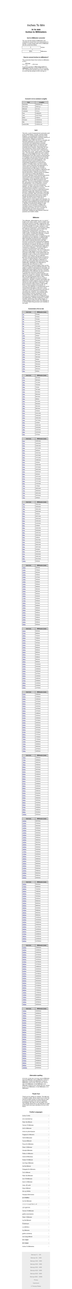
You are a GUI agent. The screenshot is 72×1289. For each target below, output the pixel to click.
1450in (24, 840)
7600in (24, 1011)
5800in (24, 964)
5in (23, 324)
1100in (24, 823)
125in (24, 577)
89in (23, 535)
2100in (24, 868)
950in (24, 802)
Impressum (36, 1283)
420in (24, 669)
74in (23, 495)
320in (24, 645)
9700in (24, 1060)
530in (24, 699)
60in (23, 462)
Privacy (36, 1280)
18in (23, 354)
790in (24, 764)
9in (23, 333)
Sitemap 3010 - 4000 (36, 1267)
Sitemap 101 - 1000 (36, 1258)
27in (23, 380)
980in (24, 809)
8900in (24, 1041)
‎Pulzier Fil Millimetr (27, 1160)
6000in (24, 969)
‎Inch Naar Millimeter (28, 1163)
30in (23, 387)
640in (24, 725)
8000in (24, 1020)
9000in (24, 1044)
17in (23, 352)
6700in (24, 985)
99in (23, 558)
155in (24, 591)
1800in (24, 856)
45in (23, 422)
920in (24, 795)
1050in (24, 821)
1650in (24, 849)
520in (24, 696)
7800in (24, 1015)
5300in (24, 952)
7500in (24, 1004)
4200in (24, 922)
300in (24, 640)
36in (23, 401)
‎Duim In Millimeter (27, 1182)
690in (24, 737)
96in (23, 551)
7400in (24, 1002)
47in (23, 427)
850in (24, 779)
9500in (24, 1056)
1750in (24, 854)
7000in (24, 992)
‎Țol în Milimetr (26, 1172)
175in (24, 600)
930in (24, 798)
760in (24, 757)
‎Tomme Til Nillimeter (28, 1125)
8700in (24, 1037)
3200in (24, 898)
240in (24, 622)
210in (24, 615)
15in (23, 347)
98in (23, 556)
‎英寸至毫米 (25, 1243)
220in (24, 617)
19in (23, 357)
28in (23, 382)
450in (24, 676)
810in (24, 769)
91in (23, 539)
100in (24, 561)
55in (23, 450)
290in (24, 638)
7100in (24, 995)
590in (24, 713)
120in (24, 574)
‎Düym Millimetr (26, 1188)
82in (23, 518)
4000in (24, 917)
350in (24, 652)
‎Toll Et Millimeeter (27, 1137)
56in (23, 453)
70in (23, 486)
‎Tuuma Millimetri (27, 1141)
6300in (24, 976)
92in (23, 542)
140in (24, 584)
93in (23, 544)
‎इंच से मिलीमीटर (25, 1197)
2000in (24, 866)
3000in (24, 893)
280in (24, 635)
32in (23, 392)
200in (24, 612)
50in (23, 434)
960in (24, 805)
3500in (24, 905)
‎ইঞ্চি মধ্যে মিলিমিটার (26, 1191)
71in (23, 488)
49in (23, 432)
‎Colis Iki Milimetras (27, 1156)
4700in (24, 934)
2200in (24, 870)
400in (24, 664)
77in (23, 506)
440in (24, 673)
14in (23, 345)
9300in (24, 1051)
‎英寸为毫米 (25, 1239)
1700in (24, 851)
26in (23, 377)
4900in (24, 938)
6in (23, 326)
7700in (24, 1013)
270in (24, 633)
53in (23, 445)
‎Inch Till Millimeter (27, 1178)
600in (24, 715)
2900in (24, 891)
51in (23, 441)
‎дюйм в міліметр (27, 1233)
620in (24, 720)
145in (24, 586)
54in (23, 448)
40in (23, 410)
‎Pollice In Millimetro (27, 1153)
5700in (24, 961)
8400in (24, 1030)
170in (24, 598)
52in (23, 443)
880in (24, 786)
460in (24, 678)
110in (23, 570)
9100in (24, 1046)
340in (24, 650)
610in (24, 718)
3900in (24, 915)
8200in (24, 1025)
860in (24, 781)
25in (23, 371)
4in (23, 321)
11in (23, 338)
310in (24, 642)
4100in (24, 919)
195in (24, 610)
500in (24, 687)
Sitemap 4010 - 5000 (36, 1270)
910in (24, 793)
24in (23, 368)
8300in (24, 1027)
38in (23, 406)
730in (24, 746)
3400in (24, 903)
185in (24, 605)
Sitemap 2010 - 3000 (36, 1264)
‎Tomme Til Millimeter (28, 1210)
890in (24, 788)
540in (24, 701)
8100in (24, 1022)
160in (24, 593)
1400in (24, 837)
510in (24, 694)
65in (23, 474)
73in (23, 493)
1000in (24, 814)
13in (23, 342)
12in (23, 340)
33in (23, 394)
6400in (24, 978)
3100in (24, 896)
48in (23, 429)
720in (24, 744)
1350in (24, 835)
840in (24, 776)
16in (23, 350)
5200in (24, 950)
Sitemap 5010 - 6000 (36, 1273)
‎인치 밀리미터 (26, 1207)
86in (23, 528)
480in (24, 683)
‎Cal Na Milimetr (26, 1166)
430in (24, 671)
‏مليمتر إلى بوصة (26, 1185)
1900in (24, 861)
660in (24, 729)
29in (23, 384)
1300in (24, 832)
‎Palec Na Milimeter (27, 1175)
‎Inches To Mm (26, 1115)
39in (23, 408)
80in (23, 513)
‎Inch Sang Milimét (27, 1236)
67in (23, 479)
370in (24, 657)
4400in (24, 927)
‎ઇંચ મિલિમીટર (25, 1227)
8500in (24, 1032)
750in (24, 751)
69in (23, 483)
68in (23, 481)
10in (23, 335)
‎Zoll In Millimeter (27, 1128)
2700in (24, 886)
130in (24, 579)
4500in (24, 929)
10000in (24, 1067)
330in (24, 647)
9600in (24, 1058)
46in (23, 425)
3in (23, 319)
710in (24, 741)
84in (23, 523)
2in (23, 316)
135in (24, 582)
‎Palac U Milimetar (27, 1147)
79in (23, 511)
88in (23, 532)
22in (23, 364)
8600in (24, 1034)
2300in (24, 873)
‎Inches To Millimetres (28, 1246)
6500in (24, 980)
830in (24, 774)
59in (23, 460)
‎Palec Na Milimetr (27, 1122)
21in (23, 361)
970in (24, 807)
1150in (24, 825)
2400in (24, 875)
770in (24, 760)
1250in (24, 830)
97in (23, 554)
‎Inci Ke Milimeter (27, 1201)
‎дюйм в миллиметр (27, 1214)
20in (23, 359)
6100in (24, 971)
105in (24, 567)
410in (24, 666)
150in (24, 589)
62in (23, 467)
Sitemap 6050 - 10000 (36, 1276)
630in (24, 722)
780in (24, 762)
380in (24, 659)
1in (23, 314)
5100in (24, 947)
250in (24, 624)
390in (24, 661)
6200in (24, 973)
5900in (24, 966)
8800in (24, 1039)
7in (23, 328)
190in (24, 608)
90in (23, 537)
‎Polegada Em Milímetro (28, 1169)
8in (23, 331)
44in (23, 420)
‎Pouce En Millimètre (27, 1144)
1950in (24, 863)
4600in (24, 931)
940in (24, 800)
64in (23, 471)
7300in (24, 999)
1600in (24, 847)
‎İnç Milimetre (26, 1230)
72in (23, 490)
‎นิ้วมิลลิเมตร (25, 1223)
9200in (24, 1048)
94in (23, 547)
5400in (24, 954)
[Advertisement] (13, 26)
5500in (24, 957)
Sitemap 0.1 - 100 (36, 1254)
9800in (24, 1063)
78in (23, 509)
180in (24, 603)
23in (23, 366)
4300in (24, 924)
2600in (24, 884)
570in (24, 708)
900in (24, 790)
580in (24, 711)
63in (23, 469)
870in (24, 783)
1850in (24, 858)
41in (23, 413)
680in (24, 734)
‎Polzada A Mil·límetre (28, 1194)
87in (23, 530)
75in (23, 497)
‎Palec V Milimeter (27, 1217)
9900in (24, 1065)
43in (23, 418)
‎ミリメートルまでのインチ (29, 1204)
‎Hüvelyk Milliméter (27, 1150)
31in (23, 389)
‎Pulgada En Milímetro (28, 1134)
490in (24, 685)
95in (23, 549)
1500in (24, 842)
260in (24, 631)
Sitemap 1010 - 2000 (36, 1261)
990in (24, 812)
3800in (24, 912)
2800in (24, 889)
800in (24, 767)
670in (24, 732)
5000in (24, 941)
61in (23, 464)
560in (24, 706)
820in (24, 772)
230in (24, 619)
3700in (24, 910)
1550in (24, 844)
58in (23, 457)
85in (23, 525)
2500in (24, 877)
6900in (24, 990)
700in (24, 739)
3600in (24, 908)
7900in (24, 1018)
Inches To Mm (36, 25)
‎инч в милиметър (27, 1119)
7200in (24, 997)
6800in (24, 987)
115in (23, 572)
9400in (24, 1053)
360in (24, 654)
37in (23, 403)
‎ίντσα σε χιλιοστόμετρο (28, 1131)
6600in (24, 983)
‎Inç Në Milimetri (26, 1220)
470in (24, 680)
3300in (24, 901)
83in (23, 521)
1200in (24, 828)
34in (23, 396)
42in (23, 415)
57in (23, 455)
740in (24, 748)
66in (23, 476)
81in (23, 516)
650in (24, 727)
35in (23, 399)
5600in (24, 959)
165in (24, 596)
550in (24, 703)
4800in (24, 936)
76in (23, 504)
